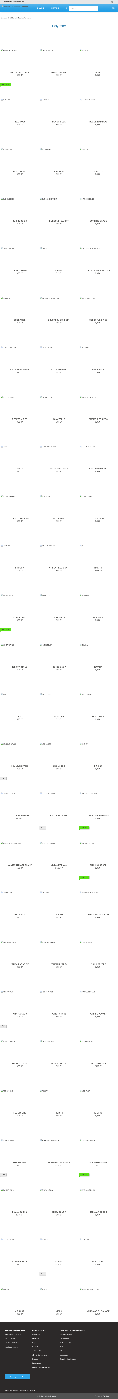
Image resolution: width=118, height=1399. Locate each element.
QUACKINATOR (59, 1063)
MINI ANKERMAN (58, 865)
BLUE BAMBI (19, 171)
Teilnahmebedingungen (69, 1359)
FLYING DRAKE (98, 518)
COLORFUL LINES (98, 320)
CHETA (59, 270)
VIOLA (59, 1311)
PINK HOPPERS (98, 964)
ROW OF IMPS (20, 1162)
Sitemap (63, 1351)
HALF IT (98, 568)
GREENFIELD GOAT (59, 568)
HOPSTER (98, 617)
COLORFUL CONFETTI (58, 320)
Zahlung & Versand (39, 1351)
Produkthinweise (66, 1335)
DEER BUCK (98, 369)
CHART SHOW (19, 270)
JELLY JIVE (59, 716)
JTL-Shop (106, 1396)
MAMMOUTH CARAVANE (20, 865)
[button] (102, 8)
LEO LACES (59, 766)
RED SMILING (19, 1113)
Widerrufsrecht (66, 1343)
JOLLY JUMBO (98, 716)
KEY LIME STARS (20, 766)
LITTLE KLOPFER (59, 815)
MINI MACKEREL (98, 865)
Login (34, 1343)
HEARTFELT (59, 617)
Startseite (36, 1339)
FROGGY (20, 568)
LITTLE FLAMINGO (20, 815)
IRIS (20, 716)
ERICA (20, 468)
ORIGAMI (59, 915)
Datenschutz (65, 1339)
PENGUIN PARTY (59, 964)
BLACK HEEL (59, 122)
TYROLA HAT (98, 1261)
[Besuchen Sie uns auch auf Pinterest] (18, 1385)
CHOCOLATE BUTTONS (98, 270)
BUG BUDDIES (20, 221)
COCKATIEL (19, 320)
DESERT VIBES (20, 419)
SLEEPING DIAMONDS (59, 1162)
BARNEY (98, 72)
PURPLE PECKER (98, 1014)
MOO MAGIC (19, 915)
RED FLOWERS (98, 1063)
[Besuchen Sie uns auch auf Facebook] (7, 1385)
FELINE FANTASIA (19, 518)
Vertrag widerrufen (17, 1377)
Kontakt (35, 1347)
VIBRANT (19, 1311)
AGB (61, 1347)
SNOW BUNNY (59, 1212)
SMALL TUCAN (20, 1212)
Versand (33, 1390)
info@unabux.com (12, 1347)
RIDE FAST (98, 1113)
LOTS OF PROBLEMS (98, 815)
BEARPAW (20, 122)
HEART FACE (20, 617)
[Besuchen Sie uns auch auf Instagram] (24, 1385)
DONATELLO (59, 419)
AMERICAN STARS (19, 72)
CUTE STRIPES (59, 369)
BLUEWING (59, 171)
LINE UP (98, 766)
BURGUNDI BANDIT (59, 221)
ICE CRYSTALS (19, 667)
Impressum (64, 1355)
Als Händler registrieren (41, 1355)
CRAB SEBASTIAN (19, 369)
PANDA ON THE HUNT (98, 915)
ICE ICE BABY (59, 667)
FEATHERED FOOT (59, 468)
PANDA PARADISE (19, 964)
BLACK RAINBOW (98, 122)
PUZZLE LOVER (19, 1063)
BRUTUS (98, 171)
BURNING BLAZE (98, 221)
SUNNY (58, 1261)
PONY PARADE (59, 1014)
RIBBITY (59, 1113)
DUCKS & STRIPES (98, 419)
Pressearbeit (37, 1363)
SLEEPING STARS (98, 1162)
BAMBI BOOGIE (59, 72)
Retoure (35, 1359)
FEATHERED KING (98, 468)
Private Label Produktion (41, 1367)
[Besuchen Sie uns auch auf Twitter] (12, 1385)
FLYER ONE (59, 518)
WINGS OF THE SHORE (98, 1311)
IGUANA (98, 667)
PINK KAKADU (20, 1014)
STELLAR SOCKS (98, 1212)
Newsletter (36, 1335)
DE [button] (112, 2)
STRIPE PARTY (19, 1261)
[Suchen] (95, 8)
